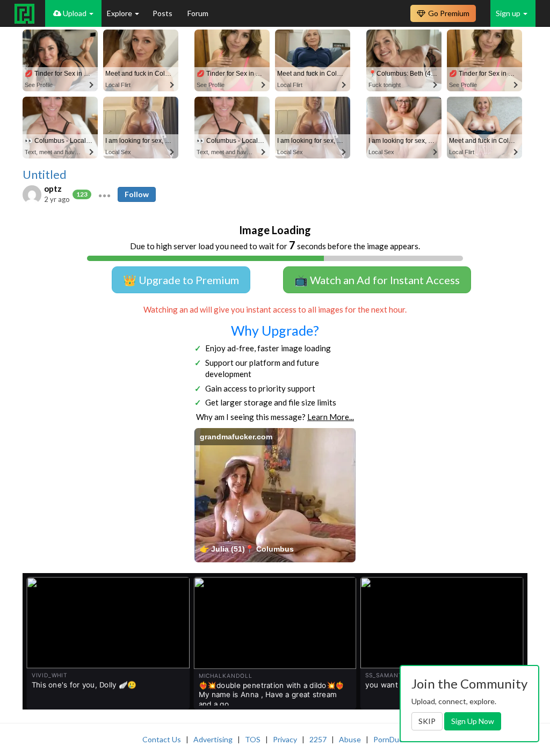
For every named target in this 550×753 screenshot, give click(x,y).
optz (53, 188)
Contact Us (161, 739)
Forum (197, 13)
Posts (163, 13)
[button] (104, 194)
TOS (252, 739)
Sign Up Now (472, 721)
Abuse (350, 739)
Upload (74, 13)
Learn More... (330, 417)
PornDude (390, 739)
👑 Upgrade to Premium (181, 279)
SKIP (427, 721)
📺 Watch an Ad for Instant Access (377, 279)
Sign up (509, 13)
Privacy (285, 739)
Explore (120, 13)
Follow (137, 194)
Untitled (45, 174)
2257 (318, 739)
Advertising (213, 739)
